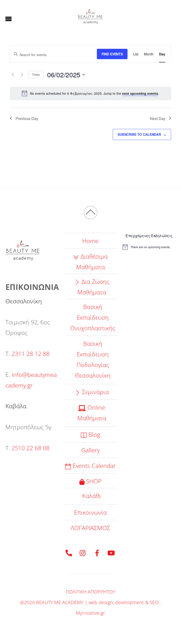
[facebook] (97, 552)
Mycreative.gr (90, 613)
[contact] (68, 552)
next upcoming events (140, 93)
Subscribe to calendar (139, 134)
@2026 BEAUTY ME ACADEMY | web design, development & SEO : (90, 602)
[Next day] (22, 75)
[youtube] (111, 552)
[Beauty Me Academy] (90, 27)
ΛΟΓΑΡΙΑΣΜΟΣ (90, 528)
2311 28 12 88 (30, 354)
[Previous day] (13, 75)
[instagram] (83, 552)
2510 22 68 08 (30, 448)
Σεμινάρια (94, 392)
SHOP (93, 481)
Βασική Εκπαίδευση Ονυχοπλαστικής (92, 317)
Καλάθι (91, 496)
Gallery (90, 450)
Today (36, 74)
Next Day (157, 118)
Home (90, 241)
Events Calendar (93, 466)
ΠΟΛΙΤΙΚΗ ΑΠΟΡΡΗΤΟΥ (90, 592)
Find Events (112, 54)
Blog (93, 434)
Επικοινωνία (90, 512)
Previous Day (27, 118)
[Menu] (8, 18)
